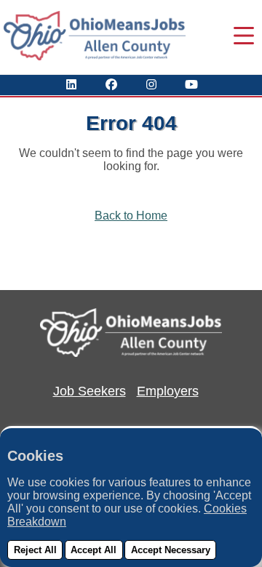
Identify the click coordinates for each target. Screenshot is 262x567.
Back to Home (131, 215)
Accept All (93, 549)
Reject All (35, 549)
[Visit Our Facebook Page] (111, 84)
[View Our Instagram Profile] (151, 84)
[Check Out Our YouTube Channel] (191, 84)
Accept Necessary (170, 549)
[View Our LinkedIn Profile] (71, 84)
